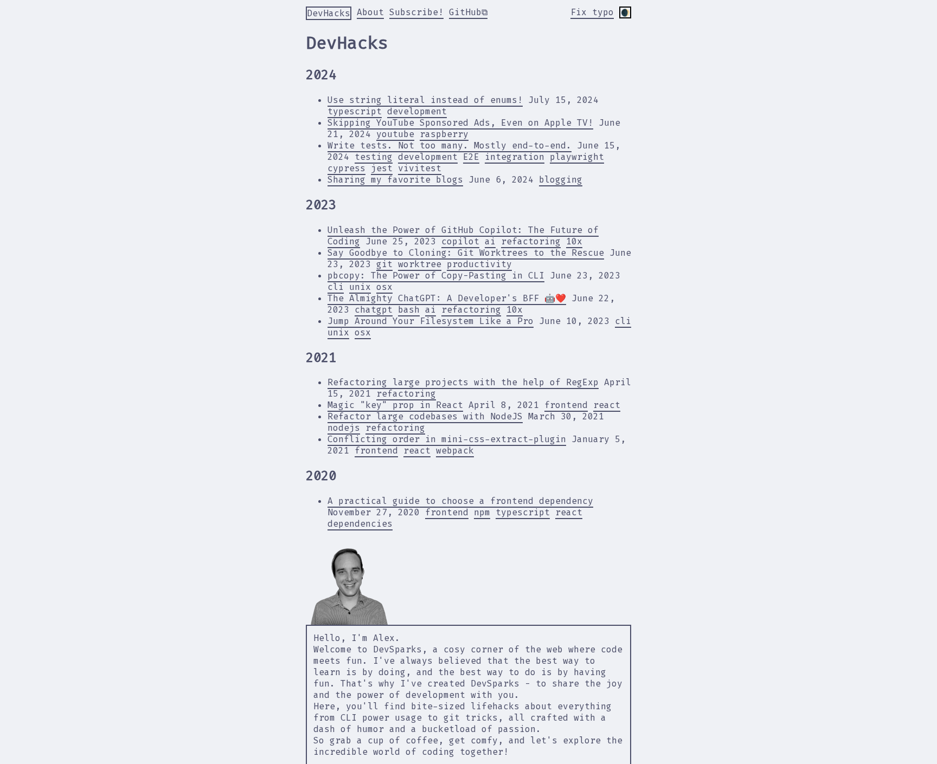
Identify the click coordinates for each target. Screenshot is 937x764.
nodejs (344, 427)
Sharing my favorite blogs (395, 179)
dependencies (360, 523)
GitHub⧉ (468, 12)
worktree (419, 264)
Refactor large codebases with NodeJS (425, 416)
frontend (566, 405)
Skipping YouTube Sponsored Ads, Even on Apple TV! (460, 122)
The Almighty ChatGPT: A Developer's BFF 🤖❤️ (447, 298)
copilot (460, 241)
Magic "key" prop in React (395, 405)
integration (514, 157)
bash (409, 309)
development (417, 111)
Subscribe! (416, 12)
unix (360, 287)
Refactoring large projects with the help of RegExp (463, 382)
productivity (479, 264)
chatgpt (374, 309)
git (384, 264)
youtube (395, 134)
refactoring (531, 241)
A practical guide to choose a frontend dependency (460, 501)
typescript (355, 111)
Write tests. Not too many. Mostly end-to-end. (450, 145)
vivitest (419, 168)
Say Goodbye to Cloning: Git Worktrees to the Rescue (466, 252)
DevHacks (328, 13)
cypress (346, 168)
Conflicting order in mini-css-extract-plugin (447, 439)
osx (384, 287)
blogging (560, 179)
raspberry (444, 134)
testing (374, 157)
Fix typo (592, 12)
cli (336, 287)
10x (574, 241)
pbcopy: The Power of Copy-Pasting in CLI (436, 275)
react (606, 405)
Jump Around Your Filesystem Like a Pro (431, 321)
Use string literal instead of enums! (425, 100)
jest (382, 168)
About (370, 12)
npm (482, 512)
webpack (455, 450)
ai (490, 241)
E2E (471, 157)
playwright (577, 157)
